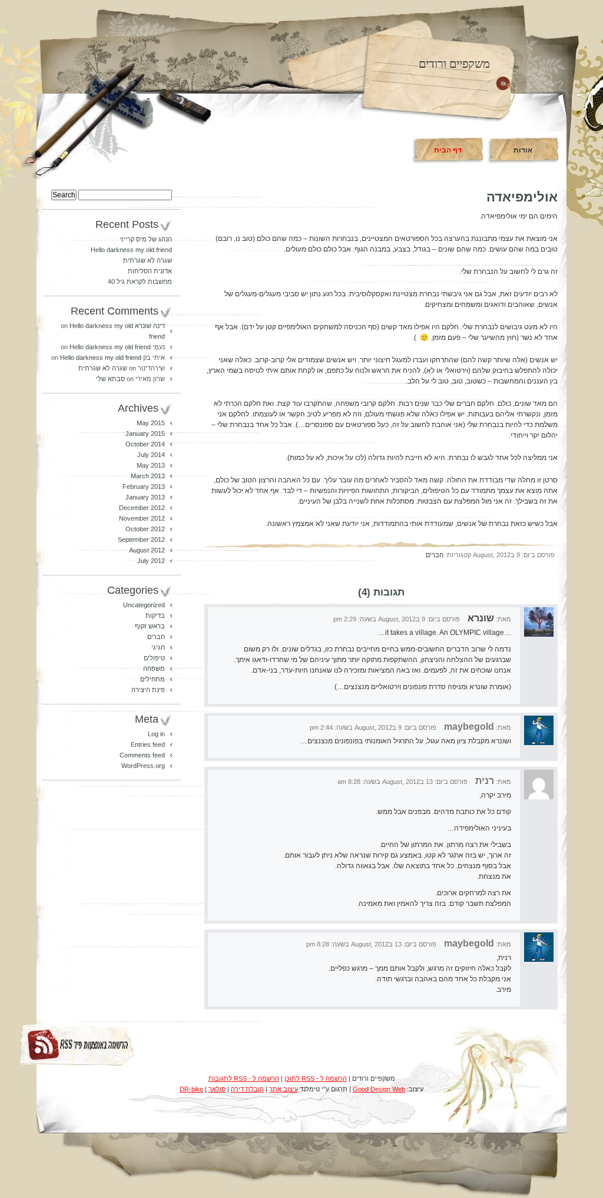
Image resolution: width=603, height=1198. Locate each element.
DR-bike (191, 1089)
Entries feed (148, 744)
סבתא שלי (110, 378)
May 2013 (151, 465)
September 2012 (141, 539)
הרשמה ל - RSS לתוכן (315, 1078)
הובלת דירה (247, 1089)
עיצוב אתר (283, 1089)
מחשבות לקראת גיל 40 (140, 281)
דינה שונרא (150, 325)
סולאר (217, 1089)
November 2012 (142, 518)
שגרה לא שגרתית (147, 260)
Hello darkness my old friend (131, 249)
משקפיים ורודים (454, 63)
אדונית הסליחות (150, 270)
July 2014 (151, 454)
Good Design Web (379, 1089)
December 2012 (142, 507)
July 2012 (151, 560)
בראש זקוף (150, 626)
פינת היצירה (148, 689)
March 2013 (148, 475)
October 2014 (145, 444)
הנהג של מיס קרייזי (146, 239)
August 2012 (147, 550)
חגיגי (158, 647)
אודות (522, 150)
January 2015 (145, 433)
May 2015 (151, 422)
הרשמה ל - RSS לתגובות (243, 1078)
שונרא (481, 618)
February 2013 (143, 486)
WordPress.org (143, 765)
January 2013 (145, 497)
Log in (156, 733)
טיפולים (154, 657)
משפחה (154, 668)
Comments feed (142, 755)
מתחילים (152, 679)
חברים (434, 554)
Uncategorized (144, 604)
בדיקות (155, 615)
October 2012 (145, 528)
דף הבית (448, 150)
